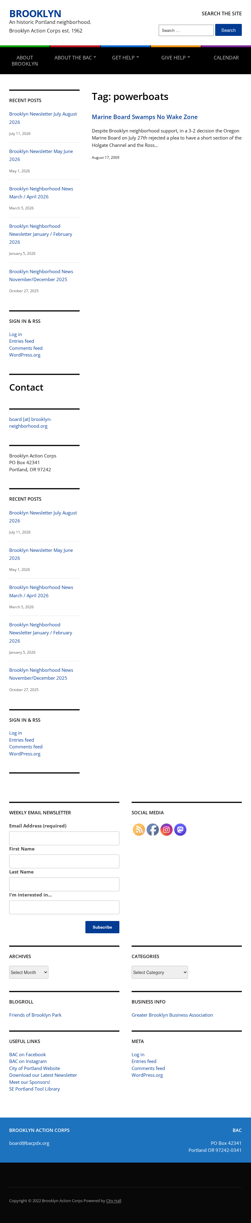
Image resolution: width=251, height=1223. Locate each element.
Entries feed (21, 341)
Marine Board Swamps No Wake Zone (145, 116)
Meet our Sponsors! (29, 1082)
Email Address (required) (37, 826)
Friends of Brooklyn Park (35, 1015)
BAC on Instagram (28, 1061)
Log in (15, 334)
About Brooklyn (25, 60)
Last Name (21, 872)
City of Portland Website (34, 1068)
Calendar (226, 57)
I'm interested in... (30, 895)
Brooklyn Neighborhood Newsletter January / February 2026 (40, 234)
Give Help (173, 57)
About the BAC (73, 57)
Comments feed (26, 348)
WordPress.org (24, 355)
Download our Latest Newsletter (43, 1075)
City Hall (113, 1200)
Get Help (123, 57)
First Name (22, 849)
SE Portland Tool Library (34, 1089)
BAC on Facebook (27, 1054)
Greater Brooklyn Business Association (172, 1015)
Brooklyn (35, 13)
